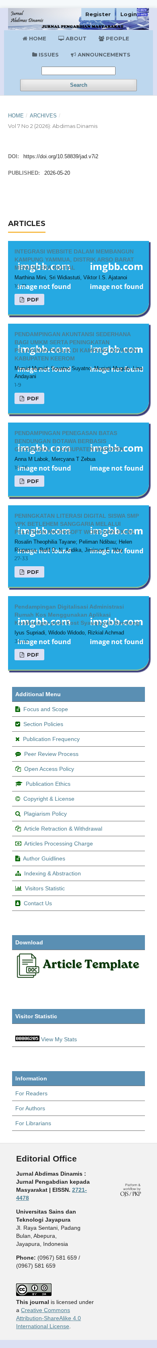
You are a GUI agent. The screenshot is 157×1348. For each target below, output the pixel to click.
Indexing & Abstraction (52, 873)
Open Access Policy (49, 769)
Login (128, 14)
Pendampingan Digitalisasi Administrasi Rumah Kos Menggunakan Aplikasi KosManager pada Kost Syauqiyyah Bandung (77, 614)
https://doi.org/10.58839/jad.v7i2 (60, 156)
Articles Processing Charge (58, 843)
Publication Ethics (48, 784)
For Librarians (33, 1123)
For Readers (31, 1093)
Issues (48, 54)
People (116, 38)
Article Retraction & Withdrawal (63, 828)
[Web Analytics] (27, 1039)
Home (36, 38)
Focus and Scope (45, 709)
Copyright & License (48, 798)
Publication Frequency (51, 739)
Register (98, 14)
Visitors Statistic (45, 888)
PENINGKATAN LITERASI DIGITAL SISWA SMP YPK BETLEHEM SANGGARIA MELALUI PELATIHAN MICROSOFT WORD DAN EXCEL (76, 524)
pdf (32, 299)
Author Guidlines (44, 858)
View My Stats (59, 1039)
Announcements (103, 54)
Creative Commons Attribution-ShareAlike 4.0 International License (48, 1318)
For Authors (30, 1108)
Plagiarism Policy (45, 813)
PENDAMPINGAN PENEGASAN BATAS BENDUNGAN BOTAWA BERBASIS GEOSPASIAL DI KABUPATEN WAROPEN (69, 441)
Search (78, 85)
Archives (43, 116)
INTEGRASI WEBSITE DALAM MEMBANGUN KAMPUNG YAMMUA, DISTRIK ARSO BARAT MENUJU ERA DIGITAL (74, 259)
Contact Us (38, 903)
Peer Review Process (51, 754)
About (75, 38)
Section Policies (43, 724)
